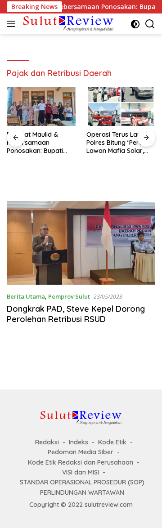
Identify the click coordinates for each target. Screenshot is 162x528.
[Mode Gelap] (135, 24)
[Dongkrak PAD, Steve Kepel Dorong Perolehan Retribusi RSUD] (81, 243)
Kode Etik (112, 442)
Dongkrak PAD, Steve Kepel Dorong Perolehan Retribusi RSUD (76, 314)
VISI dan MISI (80, 472)
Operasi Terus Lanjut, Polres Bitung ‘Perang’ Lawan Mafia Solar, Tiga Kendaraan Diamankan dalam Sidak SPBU (119, 142)
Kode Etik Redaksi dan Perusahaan (80, 462)
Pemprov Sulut (69, 296)
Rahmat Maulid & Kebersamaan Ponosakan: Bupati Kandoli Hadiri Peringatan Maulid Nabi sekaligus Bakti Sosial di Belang (37, 142)
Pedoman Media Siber (80, 452)
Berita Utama (26, 296)
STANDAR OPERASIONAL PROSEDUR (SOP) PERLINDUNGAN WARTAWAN (82, 487)
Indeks (78, 442)
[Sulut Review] (67, 23)
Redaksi (47, 442)
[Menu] (13, 23)
